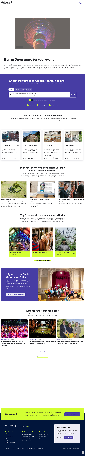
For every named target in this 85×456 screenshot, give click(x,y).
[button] (45, 136)
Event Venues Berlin (27, 434)
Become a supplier (43, 434)
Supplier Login (42, 436)
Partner (6, 440)
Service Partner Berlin (27, 441)
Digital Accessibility (9, 448)
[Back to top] (83, 452)
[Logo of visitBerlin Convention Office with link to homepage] (6, 2)
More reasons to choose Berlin (42, 260)
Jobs (6, 438)
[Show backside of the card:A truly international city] (42, 242)
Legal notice (40, 448)
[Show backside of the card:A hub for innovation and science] (65, 242)
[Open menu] (83, 2)
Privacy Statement (30, 448)
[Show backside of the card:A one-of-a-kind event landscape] (19, 242)
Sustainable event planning (9, 199)
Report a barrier (20, 448)
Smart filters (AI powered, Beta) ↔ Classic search (44, 100)
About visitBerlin (9, 436)
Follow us (24, 426)
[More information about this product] (68, 94)
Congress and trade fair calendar (40, 199)
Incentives (28, 89)
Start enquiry (68, 437)
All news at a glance (42, 357)
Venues (11, 89)
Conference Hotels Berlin (28, 436)
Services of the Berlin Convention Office (71, 199)
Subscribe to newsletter (72, 414)
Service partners (20, 89)
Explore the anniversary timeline (16, 294)
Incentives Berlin (26, 438)
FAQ (40, 438)
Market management (10, 442)
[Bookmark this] (17, 132)
